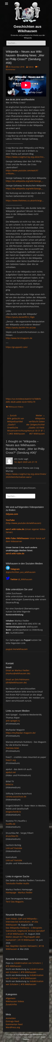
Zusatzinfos (11, 1004)
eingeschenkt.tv (13, 811)
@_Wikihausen (21, 579)
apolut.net (11, 772)
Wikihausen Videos (15, 407)
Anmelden (11, 1018)
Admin (31, 67)
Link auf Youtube (14, 848)
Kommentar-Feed (14, 1024)
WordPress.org (13, 1027)
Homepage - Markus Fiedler (19, 892)
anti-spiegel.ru (13, 720)
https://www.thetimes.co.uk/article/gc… (25, 200)
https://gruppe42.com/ (17, 347)
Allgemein (10, 998)
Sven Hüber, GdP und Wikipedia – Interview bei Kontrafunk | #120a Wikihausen (22, 921)
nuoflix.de (10, 823)
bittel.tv (9, 784)
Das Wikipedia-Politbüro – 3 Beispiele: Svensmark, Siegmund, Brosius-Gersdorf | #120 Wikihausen (25, 930)
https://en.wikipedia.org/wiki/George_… (24, 181)
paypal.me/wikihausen (17, 649)
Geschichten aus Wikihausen (31, 1034)
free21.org (11, 760)
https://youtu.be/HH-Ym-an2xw (21, 327)
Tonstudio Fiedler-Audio (17, 883)
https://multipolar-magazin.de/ (21, 732)
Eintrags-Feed (12, 1021)
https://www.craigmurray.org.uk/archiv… (25, 157)
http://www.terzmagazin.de (19, 338)
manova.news (12, 748)
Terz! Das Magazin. (15, 901)
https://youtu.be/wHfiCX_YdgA (20, 317)
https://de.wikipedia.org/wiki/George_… (24, 188)
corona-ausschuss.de (16, 796)
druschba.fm (12, 836)
